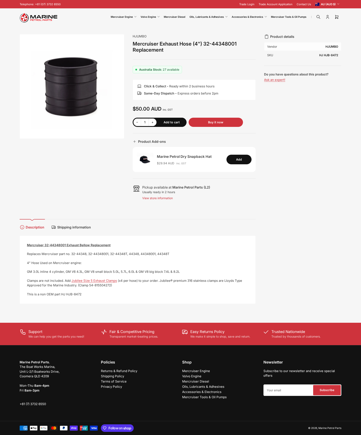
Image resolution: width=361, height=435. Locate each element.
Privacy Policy (111, 387)
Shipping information (74, 227)
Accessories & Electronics (247, 16)
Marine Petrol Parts (329, 428)
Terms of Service (114, 381)
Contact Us (304, 4)
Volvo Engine (148, 16)
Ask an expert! (274, 80)
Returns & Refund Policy (119, 371)
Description (35, 227)
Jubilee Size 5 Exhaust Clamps (94, 281)
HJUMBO (139, 36)
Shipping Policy (112, 376)
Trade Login (246, 4)
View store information (157, 198)
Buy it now (215, 122)
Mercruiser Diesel (174, 16)
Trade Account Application (275, 4)
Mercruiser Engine (122, 16)
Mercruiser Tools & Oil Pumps (288, 16)
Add (239, 159)
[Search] (318, 17)
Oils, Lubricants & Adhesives (206, 16)
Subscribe (327, 390)
